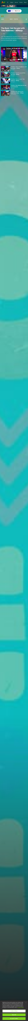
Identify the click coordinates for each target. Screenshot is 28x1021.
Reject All (14, 1014)
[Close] (25, 1002)
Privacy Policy (21, 1007)
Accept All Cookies (14, 1018)
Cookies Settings (13, 1010)
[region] (14, 1010)
